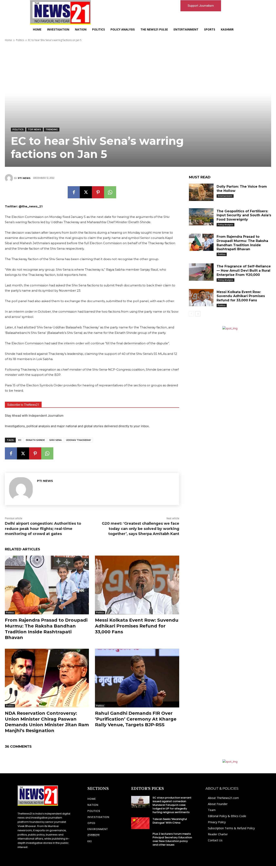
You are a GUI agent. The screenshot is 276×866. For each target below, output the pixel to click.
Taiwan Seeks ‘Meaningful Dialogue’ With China (170, 821)
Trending (51, 129)
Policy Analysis (225, 224)
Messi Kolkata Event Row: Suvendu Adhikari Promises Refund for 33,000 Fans (136, 625)
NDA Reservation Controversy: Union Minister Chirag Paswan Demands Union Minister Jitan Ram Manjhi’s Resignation (47, 721)
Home (8, 40)
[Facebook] (74, 192)
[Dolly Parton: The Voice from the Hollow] (201, 192)
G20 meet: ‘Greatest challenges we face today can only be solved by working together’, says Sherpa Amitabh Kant (140, 528)
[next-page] (197, 313)
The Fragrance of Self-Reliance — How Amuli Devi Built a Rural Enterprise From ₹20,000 (244, 270)
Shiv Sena (55, 440)
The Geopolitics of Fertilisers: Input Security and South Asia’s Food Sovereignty (244, 215)
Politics (20, 40)
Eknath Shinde (35, 440)
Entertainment (225, 195)
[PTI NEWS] (9, 178)
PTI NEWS (24, 178)
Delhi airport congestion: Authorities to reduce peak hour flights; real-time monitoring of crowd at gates (43, 528)
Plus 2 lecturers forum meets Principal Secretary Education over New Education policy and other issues (172, 839)
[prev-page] (191, 313)
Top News (34, 129)
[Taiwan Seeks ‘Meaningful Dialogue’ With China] (140, 823)
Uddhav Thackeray (78, 440)
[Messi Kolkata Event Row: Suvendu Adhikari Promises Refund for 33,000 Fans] (137, 585)
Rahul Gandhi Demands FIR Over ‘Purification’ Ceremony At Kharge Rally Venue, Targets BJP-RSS (135, 718)
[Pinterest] (98, 192)
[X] (86, 192)
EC (19, 440)
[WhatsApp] (110, 192)
